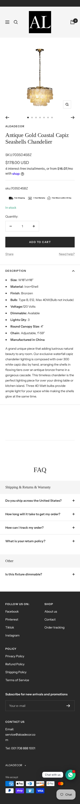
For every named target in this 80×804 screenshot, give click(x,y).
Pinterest (11, 619)
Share (9, 254)
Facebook (12, 611)
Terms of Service (17, 680)
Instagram (12, 635)
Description (15, 270)
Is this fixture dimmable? (23, 574)
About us (50, 611)
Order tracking (54, 627)
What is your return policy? (25, 541)
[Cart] (72, 22)
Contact (50, 619)
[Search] (16, 22)
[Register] (68, 705)
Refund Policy (14, 664)
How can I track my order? (24, 528)
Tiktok (9, 627)
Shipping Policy (15, 672)
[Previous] (7, 117)
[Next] (73, 117)
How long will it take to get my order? (32, 514)
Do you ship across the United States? (33, 501)
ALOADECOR (14, 126)
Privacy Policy (14, 656)
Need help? (67, 254)
